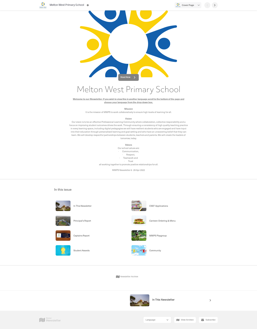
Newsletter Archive (129, 277)
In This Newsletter (163, 300)
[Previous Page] (207, 5)
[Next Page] (215, 5)
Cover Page (188, 5)
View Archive (187, 320)
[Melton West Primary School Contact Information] (88, 5)
